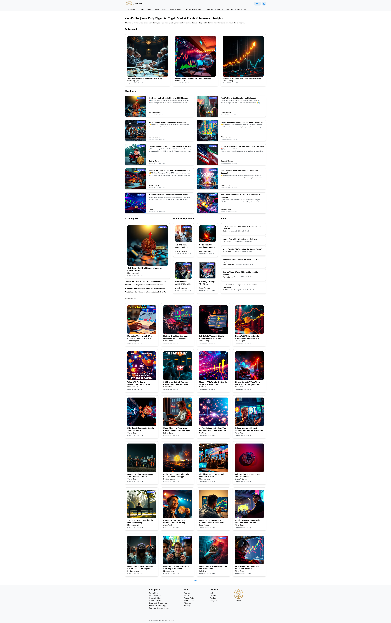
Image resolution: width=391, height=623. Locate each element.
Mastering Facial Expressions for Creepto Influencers (176, 567)
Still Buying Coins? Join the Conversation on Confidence (175, 383)
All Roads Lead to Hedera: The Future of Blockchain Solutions (212, 429)
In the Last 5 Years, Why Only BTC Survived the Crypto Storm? (176, 475)
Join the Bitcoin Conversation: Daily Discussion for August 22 (212, 613)
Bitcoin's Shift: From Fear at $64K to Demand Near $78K (175, 613)
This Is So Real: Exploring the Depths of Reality (140, 521)
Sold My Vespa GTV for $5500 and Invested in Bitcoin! (170, 146)
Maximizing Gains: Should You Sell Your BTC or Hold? (242, 122)
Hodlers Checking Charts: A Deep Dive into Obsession (175, 337)
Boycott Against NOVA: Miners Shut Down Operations (140, 475)
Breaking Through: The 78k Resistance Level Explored (207, 283)
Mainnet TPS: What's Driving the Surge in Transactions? (213, 383)
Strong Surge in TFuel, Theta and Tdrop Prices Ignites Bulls (248, 383)
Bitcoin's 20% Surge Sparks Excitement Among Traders (247, 337)
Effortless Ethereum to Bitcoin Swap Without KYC (140, 429)
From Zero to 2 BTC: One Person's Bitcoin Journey (174, 521)
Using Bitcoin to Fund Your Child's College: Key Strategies (176, 429)
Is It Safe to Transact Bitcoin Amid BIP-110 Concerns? (211, 337)
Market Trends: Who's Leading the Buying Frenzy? (168, 122)
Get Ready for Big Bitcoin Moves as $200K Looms (168, 98)
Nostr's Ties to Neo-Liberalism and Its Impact (238, 98)
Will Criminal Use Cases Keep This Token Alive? (248, 475)
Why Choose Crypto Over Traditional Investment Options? (144, 285)
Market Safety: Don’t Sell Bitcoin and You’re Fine (213, 567)
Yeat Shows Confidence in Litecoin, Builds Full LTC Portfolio (145, 292)
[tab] (131, 9)
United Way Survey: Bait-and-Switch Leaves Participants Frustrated (140, 567)
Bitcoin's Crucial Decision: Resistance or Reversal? (169, 195)
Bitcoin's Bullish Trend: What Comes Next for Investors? (242, 78)
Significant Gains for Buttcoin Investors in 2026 (212, 475)
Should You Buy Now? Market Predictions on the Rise (140, 613)
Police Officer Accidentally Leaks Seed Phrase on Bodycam (183, 283)
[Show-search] (257, 4)
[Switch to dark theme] (264, 4)
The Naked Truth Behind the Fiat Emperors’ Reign (144, 78)
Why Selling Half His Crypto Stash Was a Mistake (247, 567)
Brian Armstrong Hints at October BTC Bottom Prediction (249, 429)
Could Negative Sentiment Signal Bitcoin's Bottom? (207, 246)
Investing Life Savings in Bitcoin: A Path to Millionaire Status (211, 521)
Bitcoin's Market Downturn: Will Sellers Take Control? (193, 78)
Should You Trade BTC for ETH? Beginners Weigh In (169, 170)
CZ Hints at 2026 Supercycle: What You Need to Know (247, 521)
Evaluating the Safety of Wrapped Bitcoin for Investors (248, 613)
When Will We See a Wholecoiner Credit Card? (138, 383)
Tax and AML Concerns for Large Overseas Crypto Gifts (182, 246)
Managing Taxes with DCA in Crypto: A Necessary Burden (139, 337)
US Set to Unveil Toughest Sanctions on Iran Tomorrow (242, 146)
